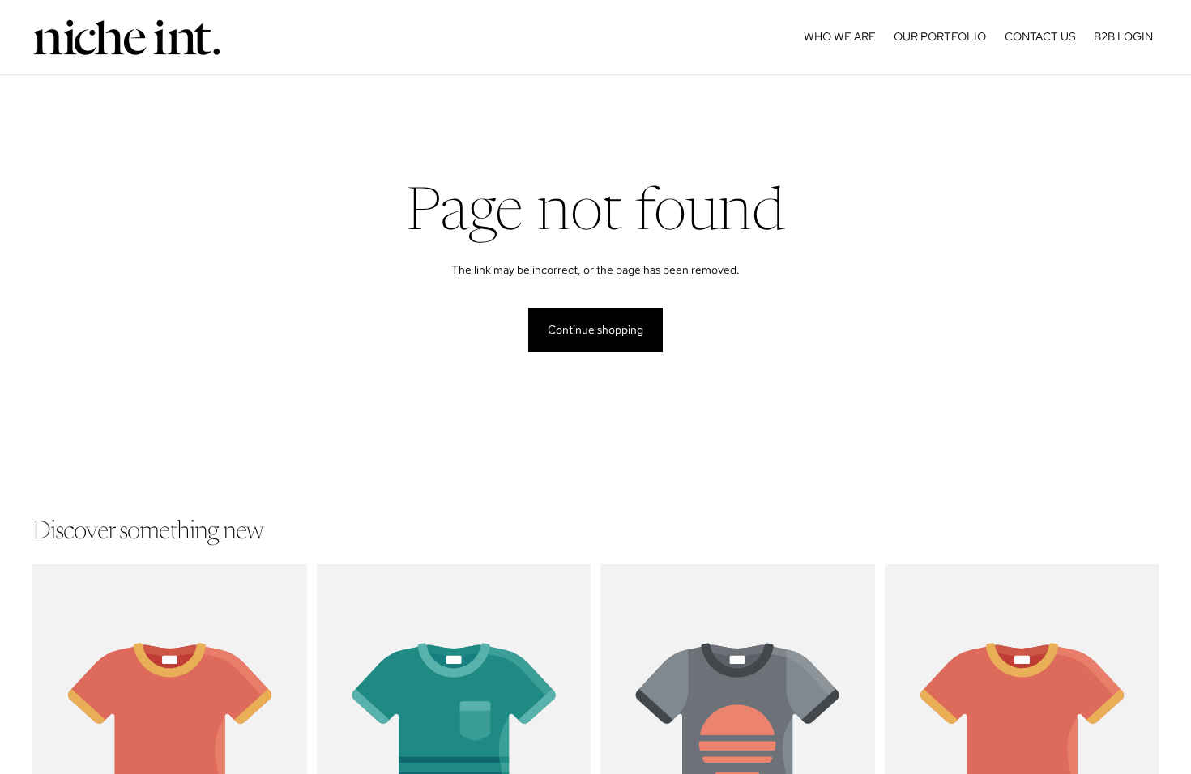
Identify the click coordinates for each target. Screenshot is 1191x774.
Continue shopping (595, 329)
